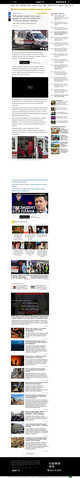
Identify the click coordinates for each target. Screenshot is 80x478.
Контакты (35, 467)
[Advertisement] (30, 170)
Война (45, 5)
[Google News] (59, 463)
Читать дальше (30, 453)
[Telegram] (57, 2)
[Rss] (61, 2)
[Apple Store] (50, 470)
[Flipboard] (63, 2)
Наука (66, 5)
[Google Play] (58, 470)
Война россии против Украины (20, 9)
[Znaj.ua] (40, 2)
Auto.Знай (34, 5)
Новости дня (48, 9)
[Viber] (59, 2)
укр (12, 1)
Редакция (30, 467)
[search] (69, 2)
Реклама (26, 467)
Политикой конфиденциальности (43, 476)
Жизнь (40, 5)
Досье (17, 5)
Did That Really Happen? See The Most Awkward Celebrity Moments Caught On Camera (42, 253)
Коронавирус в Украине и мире (36, 9)
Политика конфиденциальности (17, 467)
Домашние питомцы (26, 5)
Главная (13, 5)
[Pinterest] (65, 2)
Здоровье (60, 5)
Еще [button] (70, 5)
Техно (55, 5)
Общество (50, 5)
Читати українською (42, 13)
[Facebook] (9, 13)
